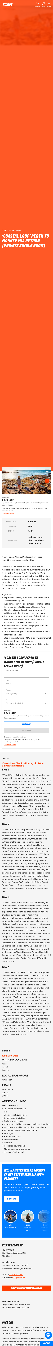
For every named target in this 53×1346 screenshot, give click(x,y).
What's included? (8, 513)
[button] (26, 674)
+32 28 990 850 (16, 1275)
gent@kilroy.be (18, 1278)
